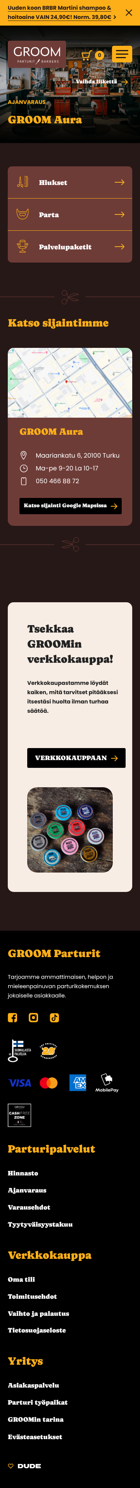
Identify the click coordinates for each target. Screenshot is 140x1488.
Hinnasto (23, 1173)
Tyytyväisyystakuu (40, 1224)
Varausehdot (29, 1207)
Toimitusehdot (32, 1296)
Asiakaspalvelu (33, 1385)
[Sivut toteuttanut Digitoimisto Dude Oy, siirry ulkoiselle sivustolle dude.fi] (24, 1467)
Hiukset (52, 183)
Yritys (25, 1361)
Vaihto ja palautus (38, 1313)
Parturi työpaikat (38, 1402)
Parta (48, 215)
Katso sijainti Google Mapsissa (65, 506)
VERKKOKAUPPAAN (71, 758)
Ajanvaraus (27, 1190)
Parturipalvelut (51, 1149)
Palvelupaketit (64, 247)
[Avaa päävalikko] (122, 54)
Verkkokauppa (49, 1255)
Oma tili (21, 1279)
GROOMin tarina (35, 1419)
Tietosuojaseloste (37, 1330)
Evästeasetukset (35, 1437)
